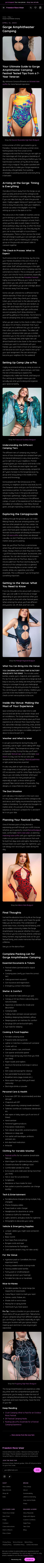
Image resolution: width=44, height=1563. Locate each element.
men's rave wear (23, 833)
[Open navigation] (4, 8)
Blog (9, 17)
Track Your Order (9, 1513)
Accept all (29, 1559)
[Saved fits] (35, 8)
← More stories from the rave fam (22, 1435)
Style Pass (27, 1523)
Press (25, 1503)
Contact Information (32, 1544)
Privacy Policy (7, 1542)
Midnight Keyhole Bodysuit (25, 661)
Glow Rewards (28, 1513)
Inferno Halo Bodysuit (25, 905)
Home (4, 17)
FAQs (4, 1520)
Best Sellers (7, 1487)
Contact (5, 1523)
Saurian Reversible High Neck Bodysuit (25, 140)
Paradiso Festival (31, 277)
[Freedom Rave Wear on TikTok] (10, 1476)
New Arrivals (7, 1490)
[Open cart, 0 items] (40, 8)
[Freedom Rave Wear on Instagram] (4, 1476)
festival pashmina (32, 759)
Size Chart (6, 1516)
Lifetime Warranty (29, 1497)
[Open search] (31, 8)
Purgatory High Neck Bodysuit (25, 1384)
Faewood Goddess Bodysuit (25, 440)
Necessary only (16, 1559)
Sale (4, 1497)
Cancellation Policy (19, 1544)
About (25, 1490)
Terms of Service (17, 1542)
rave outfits (13, 535)
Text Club (26, 1526)
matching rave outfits (11, 836)
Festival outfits (11, 1155)
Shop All (5, 1493)
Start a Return (7, 1530)
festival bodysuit (34, 830)
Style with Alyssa (29, 1516)
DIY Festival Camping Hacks (16, 1419)
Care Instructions (9, 1526)
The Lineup (27, 1487)
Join (37, 1470)
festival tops (16, 754)
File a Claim (7, 1533)
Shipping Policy (7, 1544)
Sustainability (28, 1493)
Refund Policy (28, 1542)
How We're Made (29, 1500)
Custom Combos (29, 1520)
